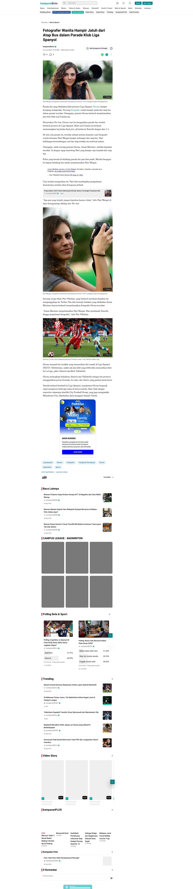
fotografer (75, 109)
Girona (96, 106)
